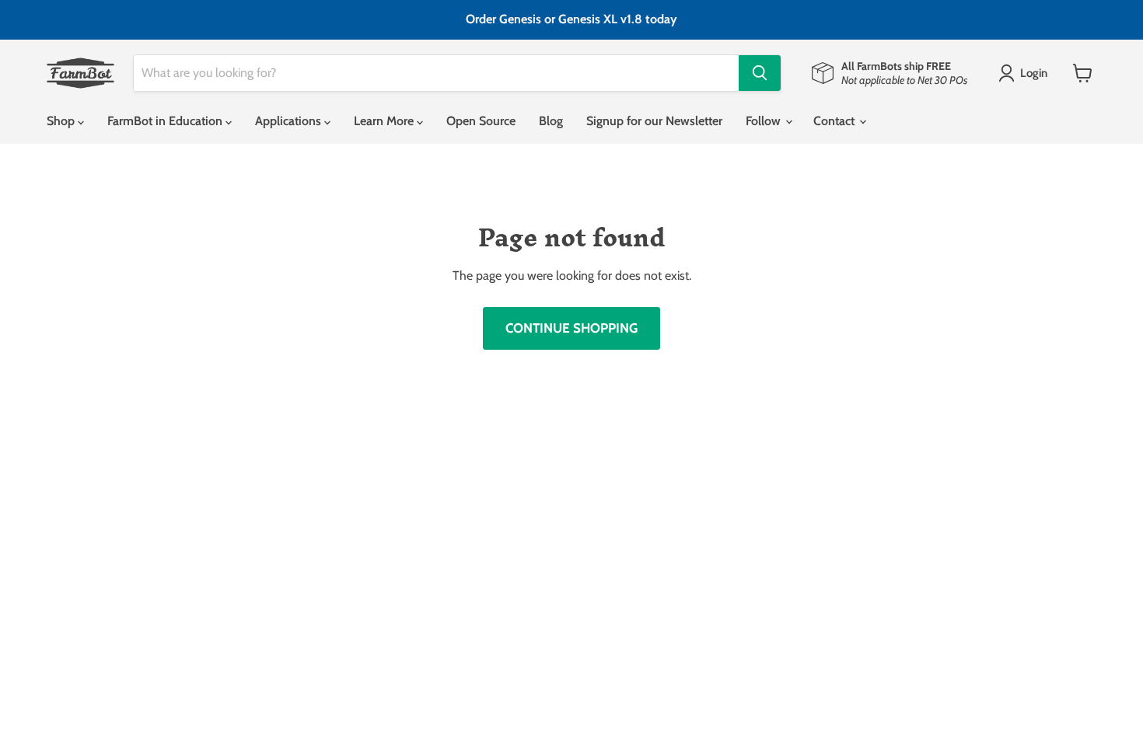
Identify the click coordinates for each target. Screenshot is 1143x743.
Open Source (481, 120)
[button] (1026, 73)
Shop (62, 120)
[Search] (760, 73)
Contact (835, 120)
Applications (289, 120)
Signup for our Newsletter (654, 120)
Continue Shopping (571, 328)
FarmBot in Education (166, 120)
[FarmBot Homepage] (80, 73)
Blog (551, 120)
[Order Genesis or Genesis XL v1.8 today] (571, 20)
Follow (765, 120)
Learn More (385, 120)
